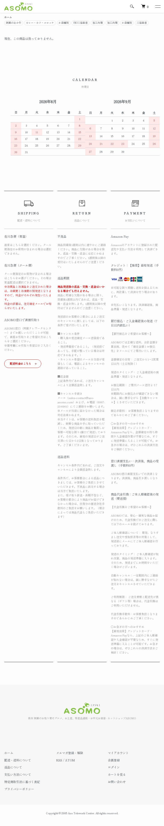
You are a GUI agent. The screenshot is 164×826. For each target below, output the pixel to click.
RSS (59, 760)
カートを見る (117, 774)
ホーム (8, 17)
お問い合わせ (117, 782)
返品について (13, 767)
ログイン (114, 767)
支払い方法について (17, 774)
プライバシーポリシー (19, 789)
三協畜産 (142, 22)
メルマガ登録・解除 (69, 753)
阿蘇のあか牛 (13, 22)
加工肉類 (97, 22)
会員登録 (114, 760)
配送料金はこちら (20, 363)
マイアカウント (118, 753)
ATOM (70, 760)
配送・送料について (17, 760)
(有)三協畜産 (80, 22)
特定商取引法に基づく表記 (22, 782)
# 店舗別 (64, 22)
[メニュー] (157, 6)
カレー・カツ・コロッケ (40, 22)
